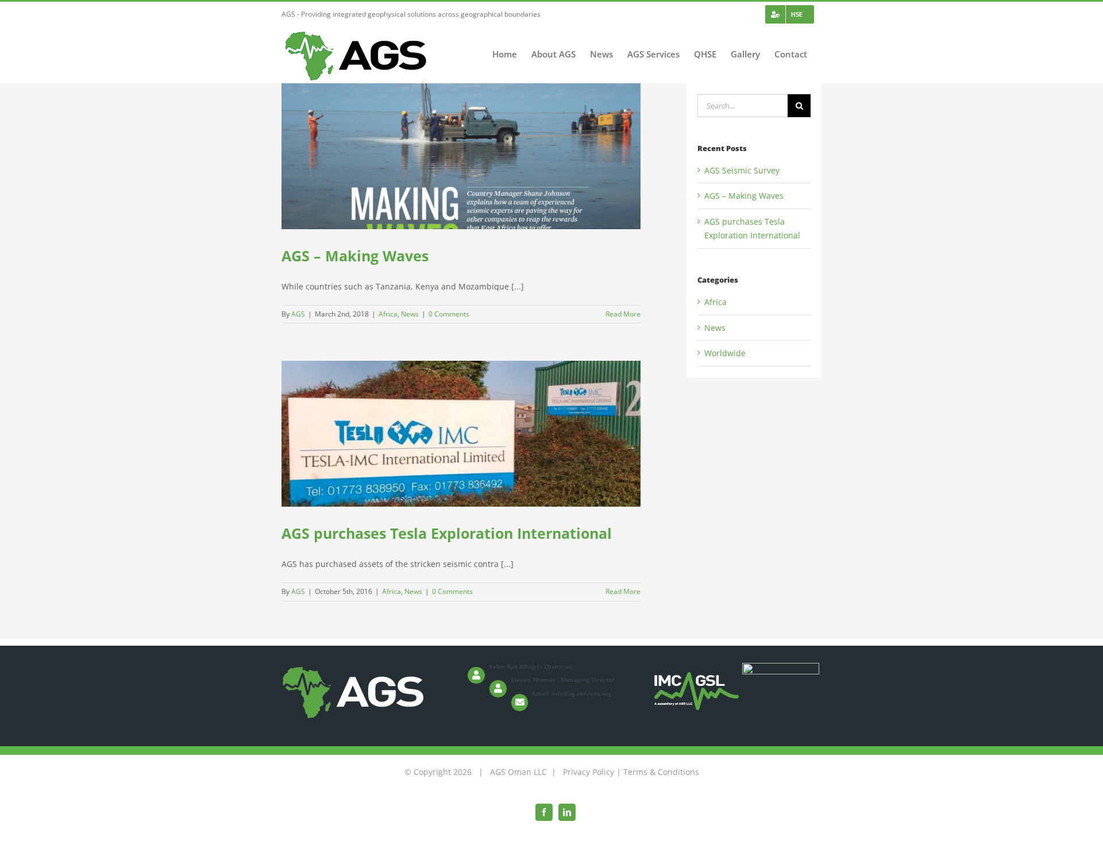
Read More (623, 314)
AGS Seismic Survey (742, 170)
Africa (388, 314)
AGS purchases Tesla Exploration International (446, 533)
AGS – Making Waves (355, 255)
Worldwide (725, 353)
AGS (298, 314)
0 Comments (449, 314)
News (410, 314)
